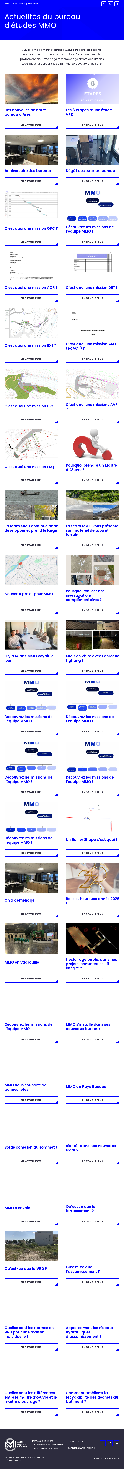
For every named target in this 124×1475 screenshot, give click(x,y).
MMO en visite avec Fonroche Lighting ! (92, 658)
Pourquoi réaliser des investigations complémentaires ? (85, 595)
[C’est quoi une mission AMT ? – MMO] (92, 309)
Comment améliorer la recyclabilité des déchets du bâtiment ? (92, 1397)
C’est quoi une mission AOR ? (31, 287)
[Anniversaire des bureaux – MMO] (31, 135)
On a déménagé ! (21, 900)
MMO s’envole (17, 1207)
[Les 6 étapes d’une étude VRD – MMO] (92, 75)
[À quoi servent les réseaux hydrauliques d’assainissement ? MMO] (92, 1293)
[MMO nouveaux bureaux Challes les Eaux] (92, 989)
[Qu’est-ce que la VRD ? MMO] (31, 1232)
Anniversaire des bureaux (28, 170)
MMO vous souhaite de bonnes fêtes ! (25, 1087)
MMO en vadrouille (22, 962)
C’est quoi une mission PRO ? (31, 406)
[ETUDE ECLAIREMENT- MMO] (92, 924)
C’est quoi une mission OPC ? (31, 228)
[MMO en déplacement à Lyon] (31, 924)
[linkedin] (116, 3)
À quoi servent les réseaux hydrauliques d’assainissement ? (90, 1332)
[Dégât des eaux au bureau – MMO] (92, 135)
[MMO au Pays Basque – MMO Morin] (92, 1050)
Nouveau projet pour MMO (29, 593)
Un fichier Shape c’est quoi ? (92, 839)
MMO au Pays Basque (86, 1086)
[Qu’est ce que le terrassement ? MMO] (92, 1171)
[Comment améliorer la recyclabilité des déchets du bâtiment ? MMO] (92, 1358)
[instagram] (110, 3)
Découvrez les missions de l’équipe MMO (28, 1026)
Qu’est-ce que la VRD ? (26, 1268)
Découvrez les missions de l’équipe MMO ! (90, 229)
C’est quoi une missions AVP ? (92, 406)
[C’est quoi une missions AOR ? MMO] (31, 252)
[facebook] (103, 3)
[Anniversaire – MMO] (31, 621)
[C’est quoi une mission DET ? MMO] (92, 252)
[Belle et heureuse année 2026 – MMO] (92, 864)
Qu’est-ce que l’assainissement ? (83, 1269)
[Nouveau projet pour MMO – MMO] (31, 556)
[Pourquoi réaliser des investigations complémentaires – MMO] (92, 556)
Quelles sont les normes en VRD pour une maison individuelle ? (29, 1332)
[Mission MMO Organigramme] (92, 742)
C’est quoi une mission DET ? (92, 287)
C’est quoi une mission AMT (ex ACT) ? (91, 346)
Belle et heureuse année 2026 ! (92, 901)
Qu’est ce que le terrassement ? (80, 1208)
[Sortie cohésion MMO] (31, 1111)
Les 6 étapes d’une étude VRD (89, 112)
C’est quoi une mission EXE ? (30, 345)
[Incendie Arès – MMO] (31, 75)
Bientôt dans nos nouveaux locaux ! (91, 1148)
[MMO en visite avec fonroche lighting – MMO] (92, 621)
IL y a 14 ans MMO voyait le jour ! (29, 658)
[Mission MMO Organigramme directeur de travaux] (31, 742)
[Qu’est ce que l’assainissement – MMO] (92, 1232)
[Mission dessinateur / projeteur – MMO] (92, 192)
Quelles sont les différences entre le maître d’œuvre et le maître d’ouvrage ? (31, 1397)
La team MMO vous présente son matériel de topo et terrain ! (92, 530)
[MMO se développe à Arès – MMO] (31, 491)
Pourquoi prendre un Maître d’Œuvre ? (91, 467)
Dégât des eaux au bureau (90, 170)
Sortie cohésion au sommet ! (31, 1147)
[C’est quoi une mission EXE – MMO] (31, 309)
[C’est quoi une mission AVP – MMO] (92, 369)
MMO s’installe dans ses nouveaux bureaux (88, 1026)
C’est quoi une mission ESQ (29, 466)
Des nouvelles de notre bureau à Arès (25, 112)
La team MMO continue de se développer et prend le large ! (31, 530)
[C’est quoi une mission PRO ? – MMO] (31, 369)
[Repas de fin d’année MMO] (31, 1050)
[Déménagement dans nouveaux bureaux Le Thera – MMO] (31, 864)
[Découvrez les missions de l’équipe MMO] (31, 682)
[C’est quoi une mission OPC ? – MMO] (31, 192)
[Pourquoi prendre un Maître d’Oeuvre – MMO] (92, 430)
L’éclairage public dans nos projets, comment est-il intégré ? (91, 964)
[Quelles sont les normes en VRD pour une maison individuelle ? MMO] (31, 1293)
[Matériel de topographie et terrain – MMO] (92, 491)
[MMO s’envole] (31, 1171)
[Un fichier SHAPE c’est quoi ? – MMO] (92, 803)
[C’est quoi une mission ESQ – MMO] (31, 430)
